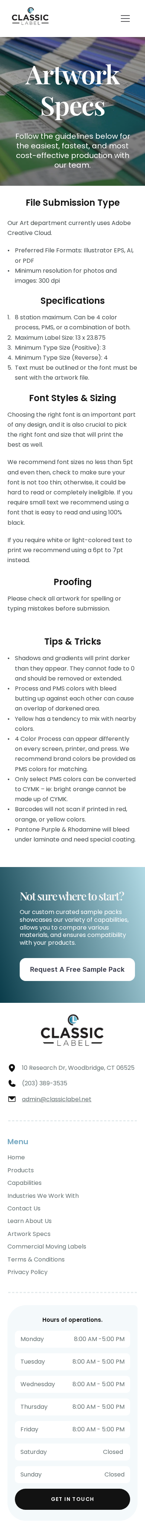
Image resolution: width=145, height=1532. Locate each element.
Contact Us (24, 1208)
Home (16, 1157)
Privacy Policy (27, 1272)
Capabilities (24, 1183)
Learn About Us (29, 1221)
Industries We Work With (43, 1196)
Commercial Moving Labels (46, 1246)
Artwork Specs (29, 1234)
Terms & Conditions (36, 1259)
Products (20, 1170)
